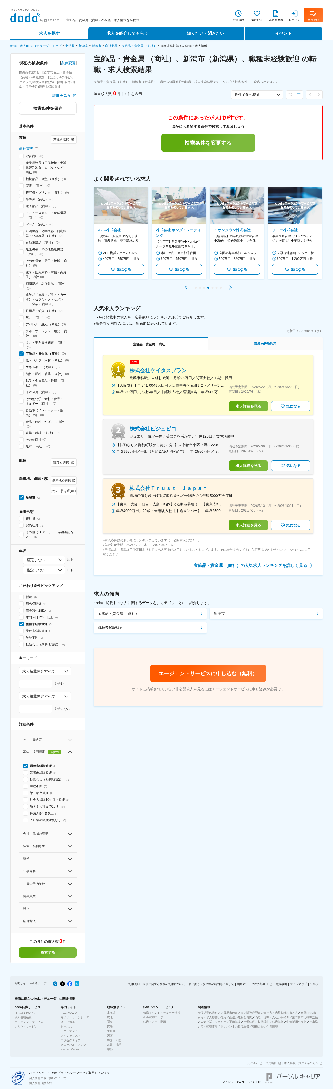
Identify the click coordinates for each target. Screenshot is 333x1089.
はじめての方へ (25, 1012)
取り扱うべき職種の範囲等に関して (211, 984)
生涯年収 (249, 1021)
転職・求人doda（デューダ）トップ (35, 46)
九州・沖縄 (114, 1044)
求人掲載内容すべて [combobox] (38, 671)
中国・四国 (114, 1040)
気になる (124, 269)
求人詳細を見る (248, 406)
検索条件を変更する (208, 143)
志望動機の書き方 (286, 1012)
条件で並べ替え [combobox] (247, 95)
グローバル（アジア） (75, 1044)
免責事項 (281, 984)
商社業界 (111, 46)
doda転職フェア (153, 1017)
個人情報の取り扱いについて (47, 1078)
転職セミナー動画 (154, 1021)
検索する (48, 952)
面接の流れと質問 (240, 1017)
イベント (283, 33)
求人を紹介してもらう (127, 33)
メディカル (68, 1021)
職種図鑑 (258, 1026)
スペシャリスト (71, 1035)
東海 (110, 1026)
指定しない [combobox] (36, 560)
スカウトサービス (26, 1026)
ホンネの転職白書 (237, 1026)
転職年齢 (278, 1021)
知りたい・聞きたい (205, 33)
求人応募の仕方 (216, 1017)
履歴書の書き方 (233, 1012)
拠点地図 (271, 1063)
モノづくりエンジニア (75, 1017)
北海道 (111, 1012)
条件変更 (68, 63)
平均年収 (235, 1021)
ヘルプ (314, 984)
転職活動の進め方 (209, 1012)
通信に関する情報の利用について (164, 984)
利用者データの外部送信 (252, 984)
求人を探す (49, 33)
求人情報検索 (23, 1017)
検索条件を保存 (47, 108)
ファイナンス (69, 1030)
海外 (110, 1049)
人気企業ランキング (213, 1021)
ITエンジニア (69, 1012)
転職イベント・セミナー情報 (161, 1012)
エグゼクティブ (71, 1040)
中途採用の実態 (296, 1021)
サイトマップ (298, 984)
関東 (110, 1021)
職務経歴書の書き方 (259, 1012)
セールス (66, 1026)
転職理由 (263, 1021)
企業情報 (272, 1026)
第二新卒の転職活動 (305, 1017)
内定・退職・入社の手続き (272, 1017)
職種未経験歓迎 (110, 627)
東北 (110, 1017)
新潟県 (83, 46)
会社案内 (253, 1063)
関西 (110, 1035)
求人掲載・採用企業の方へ (301, 1063)
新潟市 (96, 46)
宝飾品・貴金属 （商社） (139, 46)
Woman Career (70, 1049)
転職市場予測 (214, 1026)
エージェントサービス (29, 1021)
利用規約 (134, 984)
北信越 (70, 46)
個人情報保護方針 (40, 1083)
